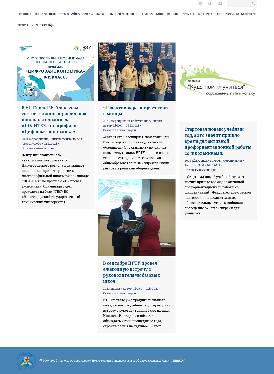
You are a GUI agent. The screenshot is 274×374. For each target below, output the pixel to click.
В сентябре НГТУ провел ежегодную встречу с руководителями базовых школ (131, 272)
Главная (22, 25)
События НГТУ (141, 121)
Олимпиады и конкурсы (66, 139)
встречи (215, 160)
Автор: (31, 143)
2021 (35, 25)
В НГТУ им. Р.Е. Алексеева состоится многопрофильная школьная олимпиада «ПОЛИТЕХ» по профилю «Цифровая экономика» (54, 119)
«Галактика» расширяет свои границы (135, 110)
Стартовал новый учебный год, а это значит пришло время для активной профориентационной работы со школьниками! (218, 141)
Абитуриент (200, 160)
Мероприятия (38, 139)
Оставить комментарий (38, 148)
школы (157, 121)
